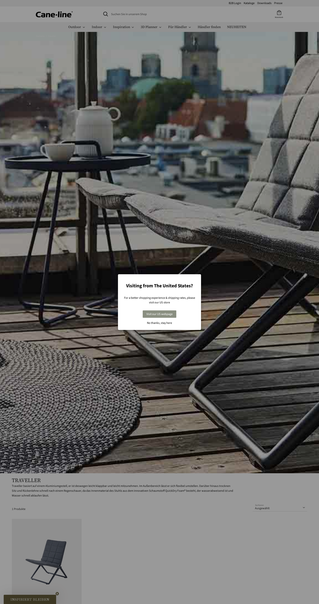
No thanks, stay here (159, 322)
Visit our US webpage (159, 314)
